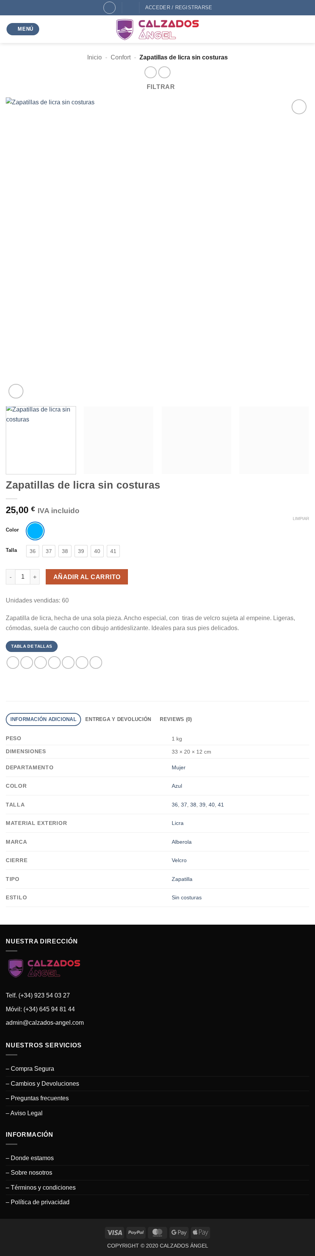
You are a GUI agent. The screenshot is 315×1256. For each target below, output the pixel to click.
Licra (178, 823)
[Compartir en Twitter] (40, 662)
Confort (121, 57)
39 (202, 805)
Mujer (179, 767)
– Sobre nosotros (29, 1172)
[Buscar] (109, 8)
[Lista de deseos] (131, 7)
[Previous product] (164, 72)
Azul (177, 786)
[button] (23, 29)
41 (221, 805)
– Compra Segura (30, 1068)
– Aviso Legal (24, 1113)
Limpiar (301, 518)
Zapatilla (182, 879)
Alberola (182, 842)
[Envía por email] (54, 662)
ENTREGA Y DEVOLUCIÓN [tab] (118, 719)
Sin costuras (187, 897)
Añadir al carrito (87, 577)
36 (175, 805)
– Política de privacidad (38, 1202)
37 (184, 805)
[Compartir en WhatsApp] (13, 662)
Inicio (94, 57)
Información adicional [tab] (43, 719)
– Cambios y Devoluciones (42, 1083)
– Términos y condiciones (41, 1187)
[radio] (35, 531)
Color (12, 530)
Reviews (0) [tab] (176, 719)
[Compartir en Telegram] (96, 662)
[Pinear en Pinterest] (68, 662)
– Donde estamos (30, 1158)
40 (212, 805)
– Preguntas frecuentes (37, 1098)
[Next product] (150, 72)
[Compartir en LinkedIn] (82, 662)
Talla (11, 550)
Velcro (179, 860)
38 (193, 805)
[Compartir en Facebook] (26, 662)
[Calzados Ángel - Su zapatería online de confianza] (157, 29)
